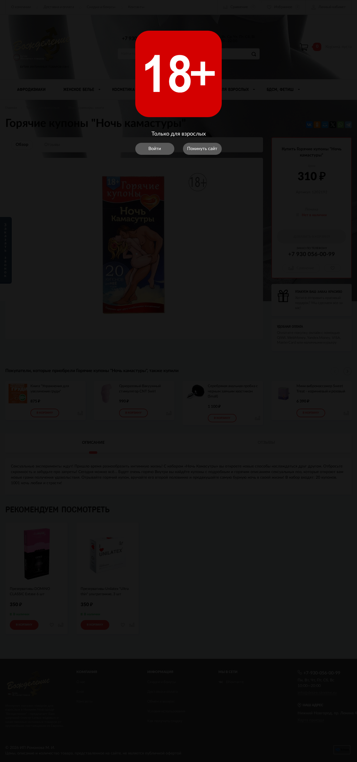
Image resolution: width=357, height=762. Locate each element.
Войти (154, 148)
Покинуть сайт (202, 148)
